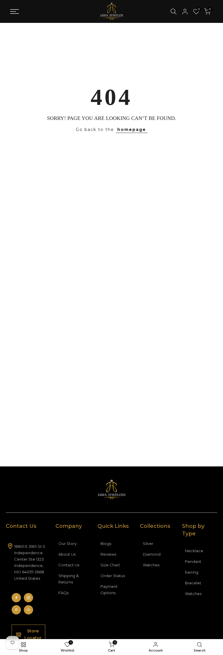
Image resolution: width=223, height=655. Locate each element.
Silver (148, 543)
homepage (131, 129)
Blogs (105, 543)
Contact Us (68, 565)
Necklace (194, 550)
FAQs (63, 592)
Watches (151, 565)
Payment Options (109, 589)
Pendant (193, 561)
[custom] (16, 597)
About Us (66, 554)
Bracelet (193, 583)
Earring (191, 572)
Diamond (152, 554)
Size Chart (110, 565)
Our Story (67, 543)
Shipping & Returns (68, 578)
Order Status (112, 575)
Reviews (108, 554)
